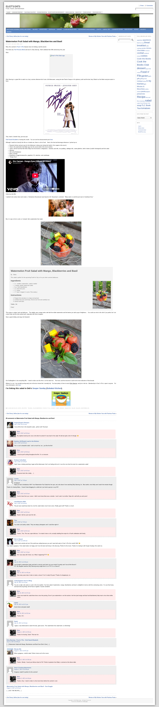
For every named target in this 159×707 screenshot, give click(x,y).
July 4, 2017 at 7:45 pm (20, 480)
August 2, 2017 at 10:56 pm (21, 669)
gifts (138, 78)
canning (139, 48)
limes (57, 408)
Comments (150, 5)
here (51, 139)
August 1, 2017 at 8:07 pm (21, 650)
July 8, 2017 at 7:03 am (20, 522)
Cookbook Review (117, 29)
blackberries (37, 408)
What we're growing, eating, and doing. (19, 29)
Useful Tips (106, 29)
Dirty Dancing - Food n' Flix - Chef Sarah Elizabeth (22, 640)
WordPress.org (142, 132)
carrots (143, 48)
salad (73, 408)
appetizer (139, 40)
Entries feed (141, 128)
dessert (141, 68)
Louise (16, 478)
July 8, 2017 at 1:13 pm (23, 552)
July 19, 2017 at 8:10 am (23, 613)
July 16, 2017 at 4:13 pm (20, 582)
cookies (144, 56)
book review (128, 29)
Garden (59, 29)
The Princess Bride (19, 49)
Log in (139, 126)
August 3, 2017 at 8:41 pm (14, 688)
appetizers (147, 40)
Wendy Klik (17, 649)
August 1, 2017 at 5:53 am (24, 632)
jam (145, 84)
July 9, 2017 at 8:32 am (23, 512)
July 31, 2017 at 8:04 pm (13, 641)
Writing (9, 31)
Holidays (143, 29)
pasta (143, 91)
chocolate (141, 50)
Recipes (35, 29)
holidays (140, 81)
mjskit (16, 602)
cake (147, 46)
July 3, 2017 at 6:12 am (20, 424)
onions (139, 91)
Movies (136, 29)
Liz (15, 560)
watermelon (85, 408)
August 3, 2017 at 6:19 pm (24, 678)
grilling (142, 78)
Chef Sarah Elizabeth (12, 139)
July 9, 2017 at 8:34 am (23, 433)
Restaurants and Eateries (86, 29)
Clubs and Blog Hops (70, 29)
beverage (142, 42)
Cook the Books (144, 59)
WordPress (79, 701)
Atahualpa (85, 701)
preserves (141, 94)
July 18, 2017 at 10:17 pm (21, 604)
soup (139, 105)
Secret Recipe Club (145, 103)
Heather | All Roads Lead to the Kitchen (26, 441)
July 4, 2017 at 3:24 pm (20, 461)
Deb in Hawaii (18, 539)
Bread (147, 42)
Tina (15, 520)
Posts (142, 5)
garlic (149, 76)
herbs (145, 78)
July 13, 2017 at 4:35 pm (23, 572)
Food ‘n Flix (20, 47)
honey (53, 408)
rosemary (142, 101)
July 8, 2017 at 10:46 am (20, 540)
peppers (148, 91)
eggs (147, 68)
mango (62, 408)
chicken (148, 48)
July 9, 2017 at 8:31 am (23, 531)
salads (78, 408)
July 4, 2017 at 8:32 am (20, 443)
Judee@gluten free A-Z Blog (23, 580)
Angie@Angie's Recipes (21, 422)
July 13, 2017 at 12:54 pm (21, 562)
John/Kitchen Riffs (20, 501)
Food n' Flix (46, 408)
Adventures (43, 29)
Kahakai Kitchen (54, 388)
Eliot (18, 431)
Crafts (99, 29)
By (12, 274)
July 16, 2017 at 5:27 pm (23, 593)
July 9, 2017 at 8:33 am (23, 470)
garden (144, 76)
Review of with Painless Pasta (102, 36)
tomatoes (145, 108)
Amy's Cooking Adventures (22, 667)
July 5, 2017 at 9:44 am (20, 503)
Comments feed (142, 130)
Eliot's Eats (13, 6)
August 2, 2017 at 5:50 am (24, 659)
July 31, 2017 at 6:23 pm (20, 623)
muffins (147, 89)
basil (31, 408)
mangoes (68, 408)
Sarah (16, 621)
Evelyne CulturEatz (20, 460)
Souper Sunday (39, 388)
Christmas (147, 50)
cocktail (140, 53)
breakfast (141, 45)
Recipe (141, 96)
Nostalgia (52, 29)
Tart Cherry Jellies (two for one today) (17, 36)
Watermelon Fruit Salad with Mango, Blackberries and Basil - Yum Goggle (30, 686)
